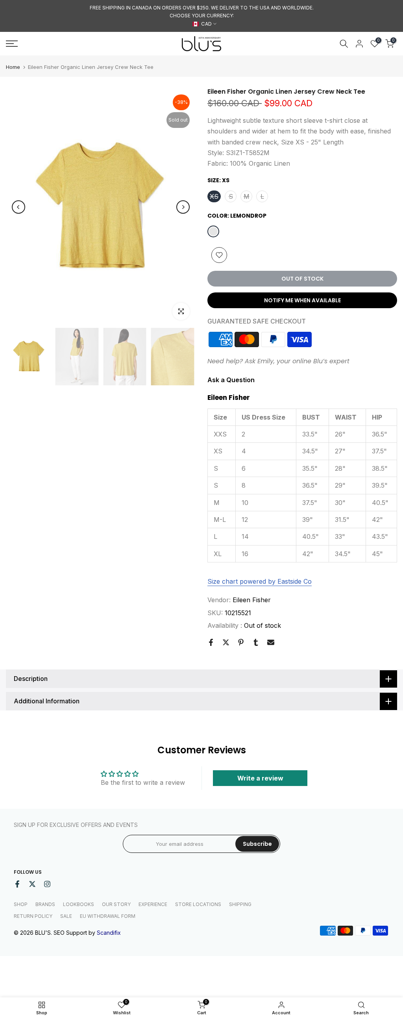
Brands (45, 904)
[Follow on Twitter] (32, 884)
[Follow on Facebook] (17, 884)
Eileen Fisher (252, 600)
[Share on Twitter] (225, 642)
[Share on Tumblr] (255, 642)
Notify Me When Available (302, 300)
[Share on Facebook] (210, 642)
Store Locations (198, 904)
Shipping (240, 904)
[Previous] (18, 207)
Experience (153, 904)
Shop (21, 904)
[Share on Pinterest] (240, 642)
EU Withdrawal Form (107, 916)
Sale (66, 916)
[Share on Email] (270, 642)
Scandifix (109, 932)
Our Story (116, 904)
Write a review (260, 778)
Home (13, 67)
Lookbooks (78, 904)
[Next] (183, 207)
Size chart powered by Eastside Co (259, 581)
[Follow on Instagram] (47, 884)
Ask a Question (231, 380)
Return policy (33, 916)
